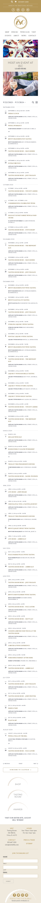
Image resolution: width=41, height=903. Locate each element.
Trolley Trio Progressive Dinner (21, 464)
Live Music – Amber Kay (17, 539)
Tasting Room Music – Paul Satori (21, 607)
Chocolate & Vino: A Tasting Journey (22, 504)
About (16, 36)
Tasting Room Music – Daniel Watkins (23, 476)
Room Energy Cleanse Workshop (21, 449)
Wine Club (24, 32)
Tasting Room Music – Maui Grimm (21, 151)
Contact (32, 36)
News (23, 36)
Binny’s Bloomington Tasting (20, 139)
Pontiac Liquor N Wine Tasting (20, 337)
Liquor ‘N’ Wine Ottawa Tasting (20, 386)
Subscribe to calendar (19, 770)
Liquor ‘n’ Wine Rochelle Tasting (21, 374)
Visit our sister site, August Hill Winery (18, 819)
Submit (8, 881)
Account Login (23, 2)
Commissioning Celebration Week (21, 203)
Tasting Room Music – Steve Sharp (21, 230)
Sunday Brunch (14, 163)
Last (4, 870)
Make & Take (13, 708)
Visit (34, 32)
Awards (17, 809)
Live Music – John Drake (17, 492)
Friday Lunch (13, 114)
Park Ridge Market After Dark (20, 658)
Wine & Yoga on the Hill (17, 736)
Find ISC (14, 32)
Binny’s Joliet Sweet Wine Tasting (21, 528)
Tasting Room (18, 795)
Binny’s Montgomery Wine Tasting (22, 595)
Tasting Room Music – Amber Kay (21, 567)
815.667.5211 (11, 842)
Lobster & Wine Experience (19, 646)
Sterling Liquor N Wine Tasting (20, 324)
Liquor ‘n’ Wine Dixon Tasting (20, 396)
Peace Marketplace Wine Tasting (21, 555)
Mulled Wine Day (15, 437)
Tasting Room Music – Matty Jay (20, 619)
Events (8, 36)
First (4, 863)
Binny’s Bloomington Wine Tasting (22, 288)
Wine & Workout (15, 126)
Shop (7, 32)
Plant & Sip (12, 720)
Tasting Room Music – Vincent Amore (23, 191)
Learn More (20, 68)
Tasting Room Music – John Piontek (22, 696)
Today (20, 763)
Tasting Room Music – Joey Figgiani (22, 175)
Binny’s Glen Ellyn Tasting (18, 300)
